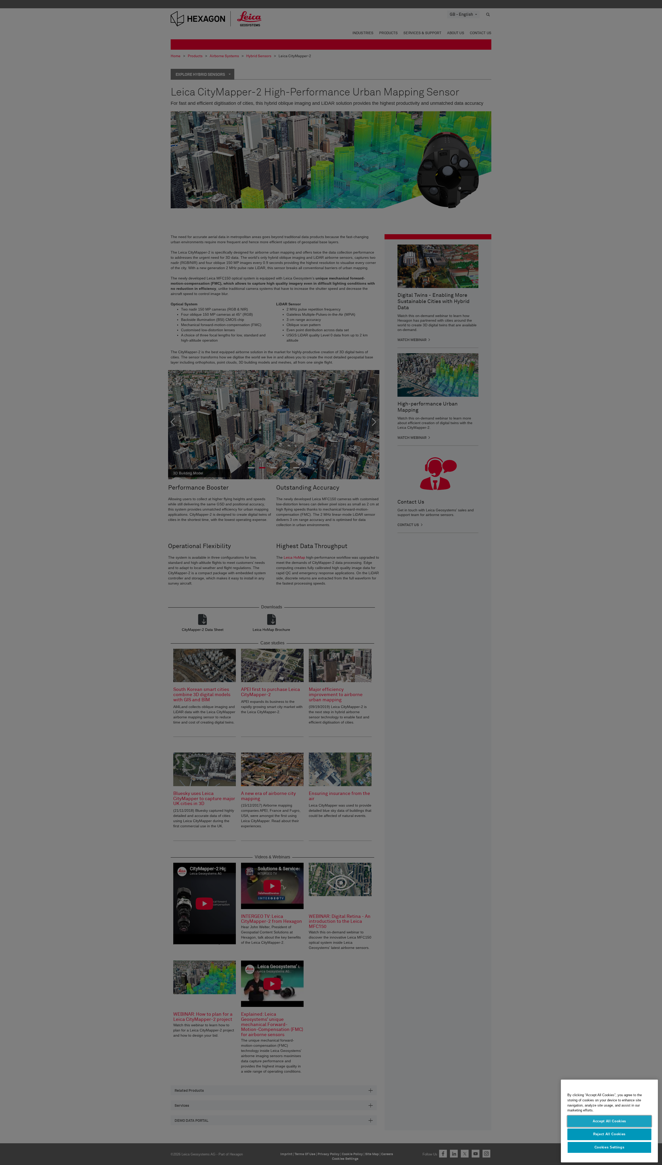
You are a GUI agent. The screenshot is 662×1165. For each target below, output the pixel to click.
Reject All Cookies (609, 1134)
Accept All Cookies (609, 1121)
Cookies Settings (610, 1147)
